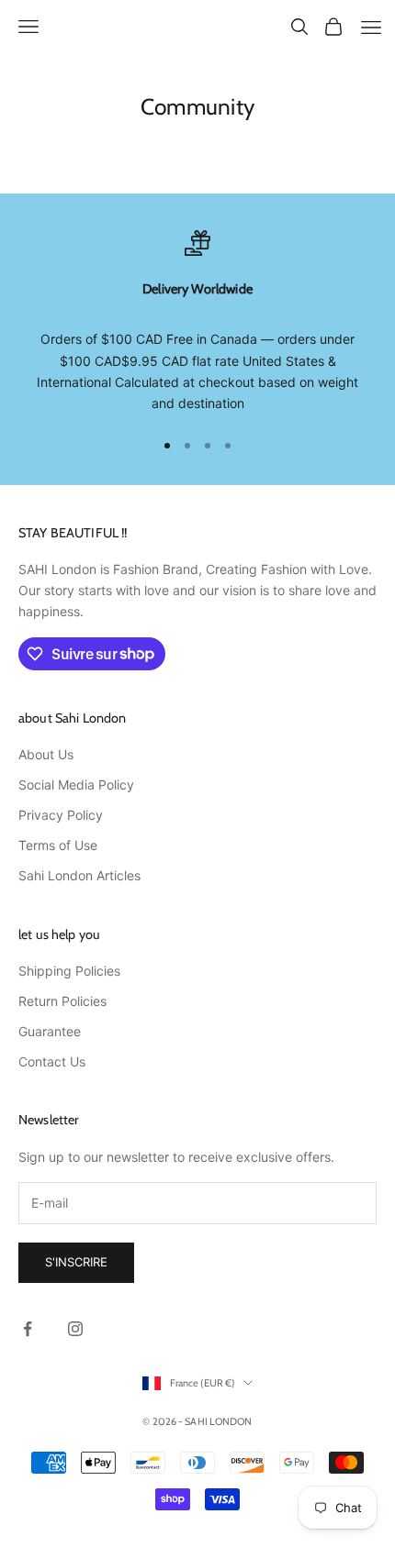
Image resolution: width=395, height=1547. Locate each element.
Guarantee (49, 1031)
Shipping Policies (69, 970)
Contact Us (51, 1061)
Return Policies (62, 1001)
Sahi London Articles (79, 875)
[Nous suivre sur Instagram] (75, 1329)
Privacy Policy (60, 815)
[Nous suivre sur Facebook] (27, 1329)
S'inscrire (76, 1261)
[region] (197, 322)
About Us (45, 754)
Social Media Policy (76, 784)
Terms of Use (57, 845)
